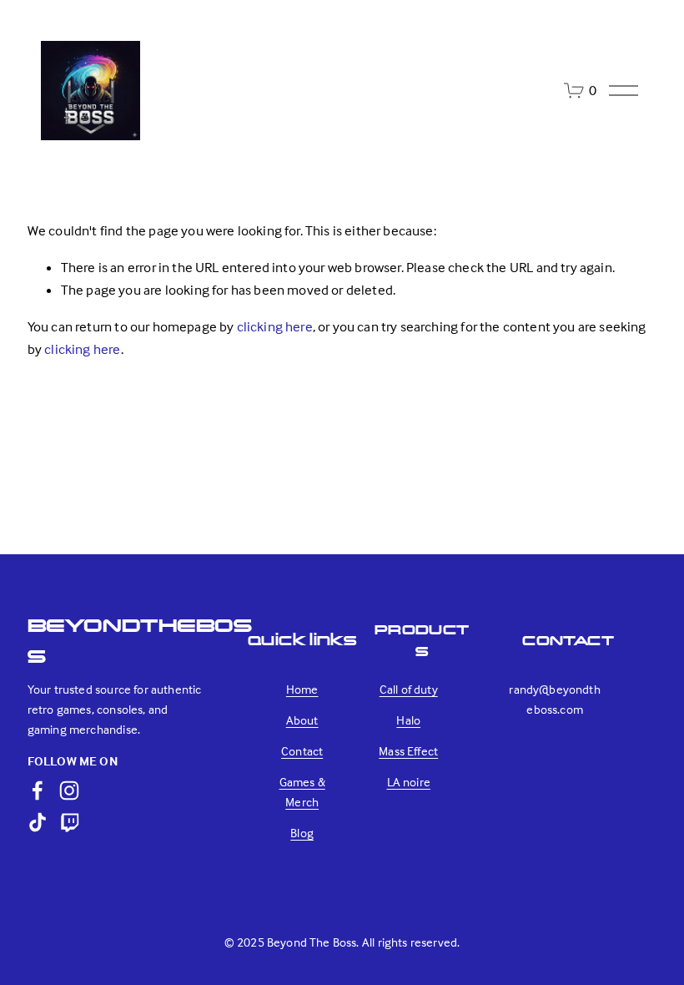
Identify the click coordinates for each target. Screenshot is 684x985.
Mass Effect (408, 751)
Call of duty (409, 689)
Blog (302, 833)
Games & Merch (302, 792)
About (302, 720)
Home (302, 689)
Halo (408, 720)
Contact (302, 751)
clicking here (275, 327)
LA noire (408, 782)
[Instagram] (69, 790)
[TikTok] (38, 822)
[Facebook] (38, 790)
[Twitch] (69, 822)
